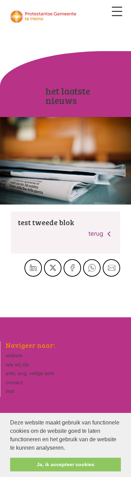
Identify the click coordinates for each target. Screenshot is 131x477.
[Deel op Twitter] (52, 268)
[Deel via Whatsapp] (92, 268)
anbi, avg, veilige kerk (30, 373)
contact (14, 382)
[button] (67, 448)
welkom (14, 355)
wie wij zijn (17, 364)
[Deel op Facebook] (72, 268)
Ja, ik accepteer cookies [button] (65, 464)
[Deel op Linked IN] (33, 268)
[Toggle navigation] (117, 11)
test (10, 391)
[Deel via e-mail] (111, 268)
